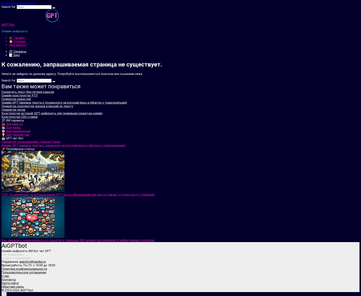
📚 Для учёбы (11, 127)
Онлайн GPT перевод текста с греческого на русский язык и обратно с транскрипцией (63, 145)
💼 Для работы (12, 124)
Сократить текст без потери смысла (28, 92)
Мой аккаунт (18, 45)
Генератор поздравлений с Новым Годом (31, 142)
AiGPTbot (8, 24)
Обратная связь (13, 286)
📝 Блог (14, 55)
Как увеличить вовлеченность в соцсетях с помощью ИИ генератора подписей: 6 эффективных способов (78, 240)
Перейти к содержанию (19, 3)
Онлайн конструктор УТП (20, 95)
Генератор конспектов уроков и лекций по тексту (37, 106)
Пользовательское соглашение (24, 272)
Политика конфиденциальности (24, 269)
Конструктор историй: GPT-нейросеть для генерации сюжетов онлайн (52, 113)
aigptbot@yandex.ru (32, 262)
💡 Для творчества (15, 135)
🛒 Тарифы (17, 38)
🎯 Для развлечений (16, 131)
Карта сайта (10, 283)
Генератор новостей (16, 99)
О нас (5, 276)
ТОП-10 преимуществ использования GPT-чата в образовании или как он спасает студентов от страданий (78, 194)
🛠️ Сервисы (18, 51)
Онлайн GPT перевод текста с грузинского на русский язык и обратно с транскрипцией (64, 102)
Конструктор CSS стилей (19, 117)
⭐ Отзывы (17, 41)
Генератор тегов (13, 110)
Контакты (9, 279)
